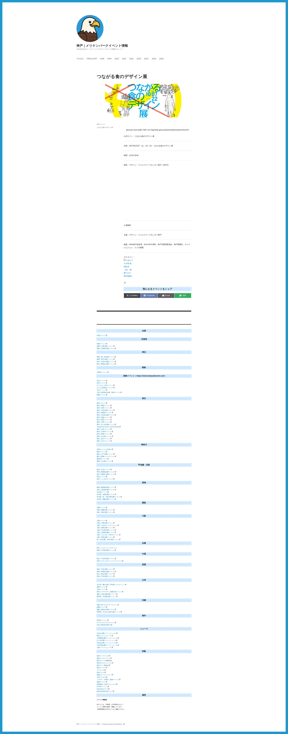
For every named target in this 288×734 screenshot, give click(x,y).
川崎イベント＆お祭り (104, 449)
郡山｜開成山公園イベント (105, 364)
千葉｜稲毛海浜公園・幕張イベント (108, 392)
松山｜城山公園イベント (105, 574)
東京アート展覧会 (102, 665)
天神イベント (101, 589)
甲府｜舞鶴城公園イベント (105, 472)
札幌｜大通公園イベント (105, 346)
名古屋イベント (102, 492)
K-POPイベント (102, 686)
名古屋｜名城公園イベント (105, 494)
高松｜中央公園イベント (105, 569)
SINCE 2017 (92, 59)
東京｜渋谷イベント (103, 429)
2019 (109, 59)
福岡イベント (101, 587)
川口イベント (101, 390)
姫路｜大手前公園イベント (105, 550)
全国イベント (101, 335)
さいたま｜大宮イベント (105, 385)
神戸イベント (101, 124)
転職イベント (101, 682)
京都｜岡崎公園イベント (105, 510)
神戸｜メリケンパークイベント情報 (102, 45)
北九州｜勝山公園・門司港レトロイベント (111, 584)
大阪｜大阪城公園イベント (105, 532)
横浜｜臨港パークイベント (105, 456)
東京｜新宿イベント (103, 420)
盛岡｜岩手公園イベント (105, 359)
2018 (102, 59)
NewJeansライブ (102, 689)
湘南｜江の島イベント (104, 461)
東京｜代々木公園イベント (105, 424)
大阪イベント (101, 520)
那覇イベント (101, 607)
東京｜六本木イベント (104, 431)
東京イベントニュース (104, 636)
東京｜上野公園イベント (105, 410)
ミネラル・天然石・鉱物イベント (108, 679)
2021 (124, 59)
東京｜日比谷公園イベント (105, 415)
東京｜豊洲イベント (103, 434)
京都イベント (101, 507)
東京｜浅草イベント (103, 408)
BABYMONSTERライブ (104, 691)
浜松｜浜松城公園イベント (105, 490)
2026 (161, 59)
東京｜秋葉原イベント (104, 412)
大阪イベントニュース (104, 647)
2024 (146, 59)
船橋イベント (101, 395)
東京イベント (101, 403)
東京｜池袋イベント (103, 417)
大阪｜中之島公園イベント (105, 530)
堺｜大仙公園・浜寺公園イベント (108, 539)
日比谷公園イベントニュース (106, 643)
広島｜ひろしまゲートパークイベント (109, 561)
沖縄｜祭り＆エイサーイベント (107, 605)
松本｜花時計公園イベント (105, 474)
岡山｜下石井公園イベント (105, 558)
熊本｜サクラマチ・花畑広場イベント (109, 592)
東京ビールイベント (103, 658)
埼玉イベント (101, 380)
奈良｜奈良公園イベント (105, 512)
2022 (131, 59)
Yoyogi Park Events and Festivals (108, 427)
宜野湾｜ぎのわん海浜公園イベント (108, 612)
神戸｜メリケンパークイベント (107, 548)
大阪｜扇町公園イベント (105, 528)
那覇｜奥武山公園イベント (105, 609)
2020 (117, 59)
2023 (139, 59)
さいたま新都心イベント (105, 388)
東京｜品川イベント (103, 438)
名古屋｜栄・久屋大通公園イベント (108, 497)
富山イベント (101, 476)
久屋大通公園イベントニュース (107, 645)
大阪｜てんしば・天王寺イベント (108, 535)
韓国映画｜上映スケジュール (106, 684)
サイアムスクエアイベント (105, 622)
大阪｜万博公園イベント (105, 523)
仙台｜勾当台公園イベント (105, 361)
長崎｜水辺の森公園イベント (106, 594)
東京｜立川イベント (103, 441)
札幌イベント (101, 344)
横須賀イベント (102, 459)
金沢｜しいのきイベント (105, 479)
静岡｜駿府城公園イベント (105, 487)
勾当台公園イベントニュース (106, 633)
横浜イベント (101, 452)
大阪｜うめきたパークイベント (107, 525)
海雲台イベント (102, 620)
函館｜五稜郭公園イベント (105, 348)
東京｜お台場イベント (104, 436)
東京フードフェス (102, 656)
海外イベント (101, 668)
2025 (154, 59)
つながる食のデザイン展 (105, 127)
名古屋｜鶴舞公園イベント (105, 499)
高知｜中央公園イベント (105, 576)
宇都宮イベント (102, 372)
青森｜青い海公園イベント (105, 357)
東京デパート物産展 (103, 660)
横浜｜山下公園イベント (105, 454)
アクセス (80, 59)
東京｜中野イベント (103, 422)
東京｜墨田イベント (103, 405)
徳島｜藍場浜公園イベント (105, 571)
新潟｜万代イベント (103, 469)
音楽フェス (100, 672)
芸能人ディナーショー (104, 675)
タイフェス (100, 670)
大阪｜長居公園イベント (105, 537)
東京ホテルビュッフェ (104, 663)
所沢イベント (101, 383)
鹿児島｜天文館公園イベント (106, 596)
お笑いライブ (101, 677)
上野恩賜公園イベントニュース (107, 638)
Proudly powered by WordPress (112, 724)
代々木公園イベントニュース (106, 640)
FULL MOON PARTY (103, 625)
